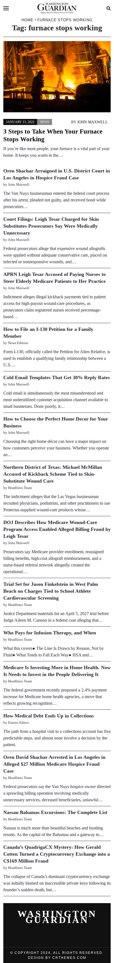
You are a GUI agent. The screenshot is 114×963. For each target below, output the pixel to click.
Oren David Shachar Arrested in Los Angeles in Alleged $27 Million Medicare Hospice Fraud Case (54, 764)
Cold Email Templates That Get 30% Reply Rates (56, 377)
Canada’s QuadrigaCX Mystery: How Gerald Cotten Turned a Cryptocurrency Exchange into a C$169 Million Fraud (56, 854)
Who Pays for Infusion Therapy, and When (49, 632)
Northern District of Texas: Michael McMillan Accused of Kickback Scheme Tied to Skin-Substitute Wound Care (52, 474)
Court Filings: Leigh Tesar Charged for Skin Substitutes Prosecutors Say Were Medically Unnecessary (51, 226)
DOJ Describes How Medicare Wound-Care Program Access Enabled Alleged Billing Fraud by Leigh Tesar (57, 529)
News (44, 122)
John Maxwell (92, 122)
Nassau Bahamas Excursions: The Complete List (55, 812)
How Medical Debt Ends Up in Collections (48, 716)
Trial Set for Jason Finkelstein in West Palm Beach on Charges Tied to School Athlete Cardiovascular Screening (50, 591)
